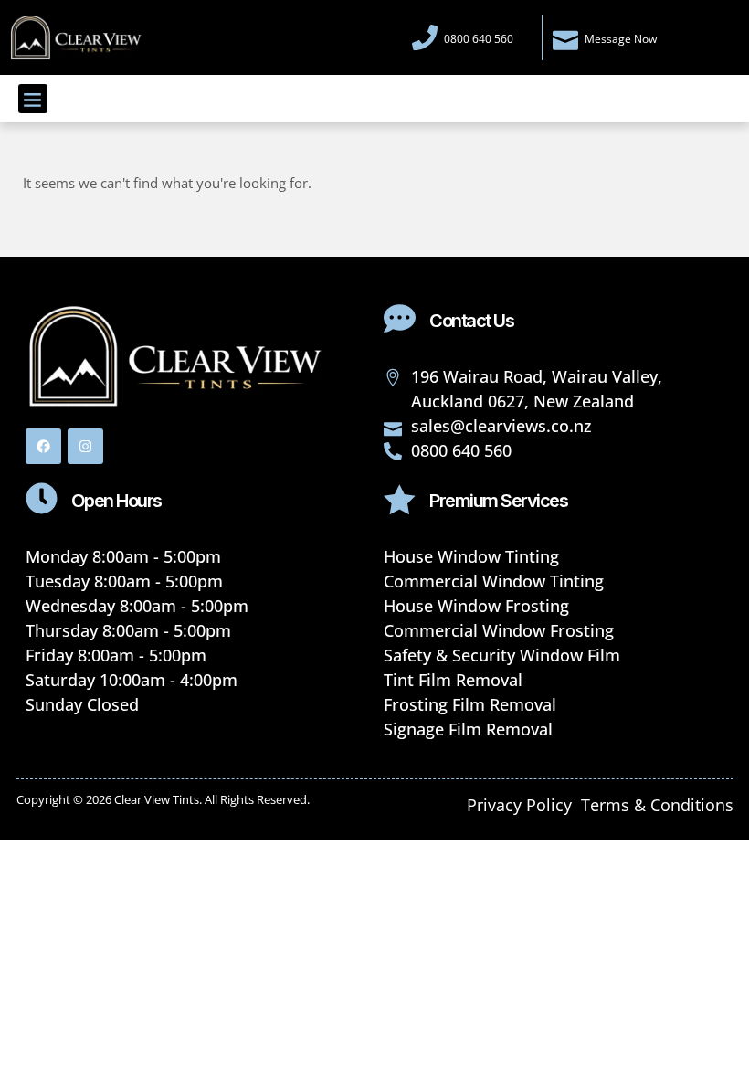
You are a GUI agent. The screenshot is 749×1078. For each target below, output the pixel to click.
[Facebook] (43, 446)
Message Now (621, 39)
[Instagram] (85, 446)
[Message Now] (565, 37)
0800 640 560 (478, 39)
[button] (32, 98)
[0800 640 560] (425, 37)
